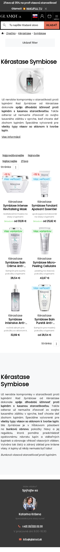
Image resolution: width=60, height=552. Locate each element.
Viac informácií (11, 137)
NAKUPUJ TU (34, 8)
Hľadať (51, 25)
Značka (11, 33)
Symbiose (40, 33)
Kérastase (24, 33)
